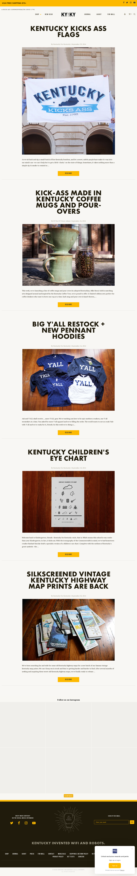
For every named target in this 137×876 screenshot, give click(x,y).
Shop (37, 14)
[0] (129, 14)
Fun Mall (111, 14)
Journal (87, 14)
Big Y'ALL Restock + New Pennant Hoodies (68, 330)
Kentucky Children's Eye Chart (68, 455)
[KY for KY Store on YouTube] (134, 2)
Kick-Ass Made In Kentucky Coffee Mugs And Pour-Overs (68, 202)
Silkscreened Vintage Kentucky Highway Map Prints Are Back (68, 580)
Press (32, 854)
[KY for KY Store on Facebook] (123, 2)
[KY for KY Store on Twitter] (127, 2)
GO (132, 822)
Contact (51, 854)
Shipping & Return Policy (79, 854)
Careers (81, 857)
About (99, 14)
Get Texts (71, 857)
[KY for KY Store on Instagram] (131, 2)
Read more (68, 173)
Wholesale (62, 854)
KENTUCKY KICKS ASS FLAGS (68, 31)
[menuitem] (88, 14)
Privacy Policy (58, 857)
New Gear (49, 14)
